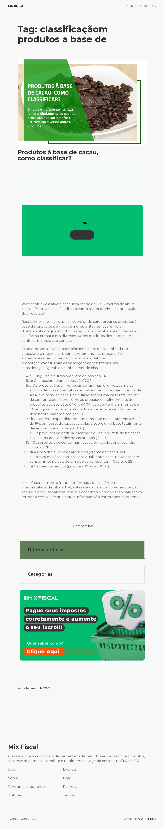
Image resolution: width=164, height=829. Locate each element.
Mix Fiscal (15, 6)
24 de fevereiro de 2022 (34, 688)
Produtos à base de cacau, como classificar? (58, 155)
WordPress (148, 819)
